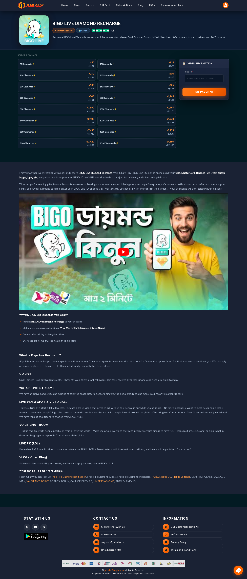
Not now (124, 314)
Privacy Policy (127, 327)
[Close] (159, 250)
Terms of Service (146, 327)
